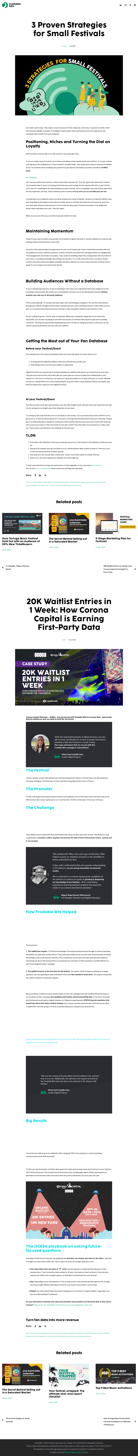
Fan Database (76, 485)
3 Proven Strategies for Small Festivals (17, 1419)
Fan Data (54, 1333)
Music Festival (71, 482)
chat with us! (97, 465)
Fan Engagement (44, 1333)
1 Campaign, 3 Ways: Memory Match (17, 567)
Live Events (41, 485)
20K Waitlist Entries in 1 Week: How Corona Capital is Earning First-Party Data (118, 569)
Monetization (78, 1336)
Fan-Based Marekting (63, 485)
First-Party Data (32, 482)
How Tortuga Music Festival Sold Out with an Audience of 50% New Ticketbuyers (117, 1421)
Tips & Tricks (50, 485)
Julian (65, 46)
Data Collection (40, 1336)
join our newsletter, (43, 468)
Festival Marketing (58, 482)
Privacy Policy (69, 1452)
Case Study (51, 1336)
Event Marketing (82, 482)
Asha (64, 640)
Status (85, 1452)
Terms (79, 1452)
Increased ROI (31, 485)
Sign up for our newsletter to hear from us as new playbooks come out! (63, 1305)
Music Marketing (45, 482)
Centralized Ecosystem (97, 482)
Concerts (100, 1333)
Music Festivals (76, 1333)
